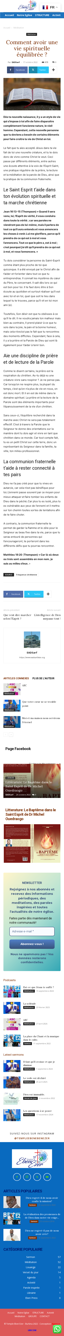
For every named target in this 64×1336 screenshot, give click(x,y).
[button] (17, 843)
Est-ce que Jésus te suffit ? (38, 987)
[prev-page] (5, 734)
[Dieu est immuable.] (11, 1099)
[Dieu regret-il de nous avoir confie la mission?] (11, 1202)
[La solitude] (11, 1008)
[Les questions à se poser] (11, 1115)
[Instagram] (27, 1177)
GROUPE (32, 1316)
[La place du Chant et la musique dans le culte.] (11, 1041)
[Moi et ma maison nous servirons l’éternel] (11, 722)
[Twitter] (37, 1177)
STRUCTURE (38, 1312)
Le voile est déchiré (34, 1078)
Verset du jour (30, 1098)
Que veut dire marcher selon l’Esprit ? (17, 616)
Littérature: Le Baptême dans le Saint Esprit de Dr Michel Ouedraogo (28, 786)
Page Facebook (18, 749)
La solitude (29, 1003)
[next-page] (11, 734)
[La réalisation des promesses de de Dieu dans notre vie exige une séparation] (11, 1218)
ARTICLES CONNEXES (16, 678)
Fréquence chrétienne (26, 574)
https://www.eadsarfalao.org (32, 657)
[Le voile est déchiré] (11, 1082)
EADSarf (16, 62)
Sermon (27, 1043)
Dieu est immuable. (34, 1094)
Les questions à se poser (37, 1110)
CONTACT (44, 1316)
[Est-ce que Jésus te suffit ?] (11, 991)
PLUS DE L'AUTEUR (43, 678)
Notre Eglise (23, 1312)
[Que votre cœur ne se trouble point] (11, 705)
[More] (53, 70)
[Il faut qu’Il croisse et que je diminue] (11, 1066)
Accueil (6, 27)
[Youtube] (47, 1177)
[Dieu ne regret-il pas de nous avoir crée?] (11, 1235)
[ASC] (11, 689)
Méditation (18, 27)
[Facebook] (17, 1177)
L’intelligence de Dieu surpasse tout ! (47, 616)
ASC (24, 685)
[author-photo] (32, 647)
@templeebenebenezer (32, 1138)
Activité (50, 1312)
